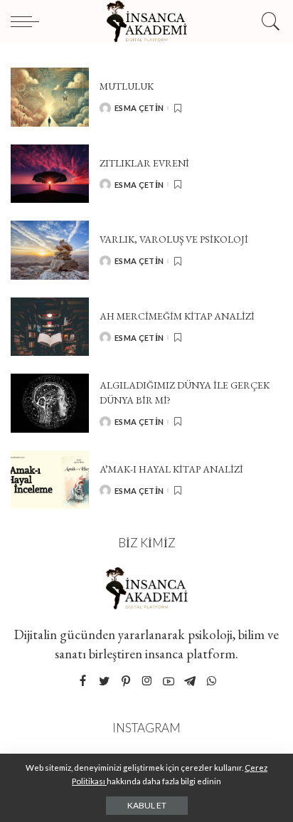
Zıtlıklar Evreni (144, 163)
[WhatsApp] (211, 681)
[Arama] (268, 21)
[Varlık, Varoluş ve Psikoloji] (50, 250)
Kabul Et (146, 805)
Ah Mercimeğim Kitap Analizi (177, 316)
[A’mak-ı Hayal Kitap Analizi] (50, 480)
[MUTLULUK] (50, 97)
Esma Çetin (139, 108)
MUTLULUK (127, 86)
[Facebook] (83, 681)
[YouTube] (168, 681)
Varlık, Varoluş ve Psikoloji (174, 239)
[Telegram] (190, 681)
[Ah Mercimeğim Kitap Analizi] (50, 327)
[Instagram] (147, 681)
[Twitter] (104, 681)
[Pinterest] (126, 681)
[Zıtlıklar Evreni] (50, 174)
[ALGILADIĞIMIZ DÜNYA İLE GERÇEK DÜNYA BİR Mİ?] (50, 403)
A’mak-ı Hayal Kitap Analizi (171, 469)
